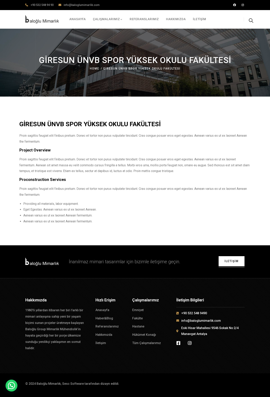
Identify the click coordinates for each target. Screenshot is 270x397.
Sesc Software (73, 384)
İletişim (232, 261)
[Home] (42, 19)
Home (94, 68)
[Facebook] (234, 5)
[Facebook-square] (178, 343)
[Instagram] (243, 5)
